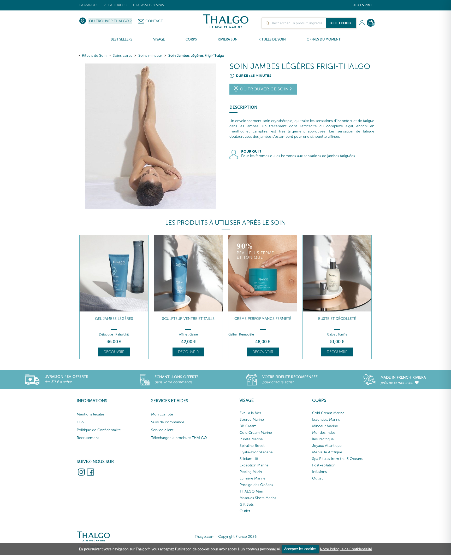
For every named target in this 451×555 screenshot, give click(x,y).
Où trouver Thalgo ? (110, 21)
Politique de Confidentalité (99, 430)
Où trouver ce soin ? (266, 88)
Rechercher (341, 23)
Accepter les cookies (300, 549)
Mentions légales (90, 414)
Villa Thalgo (115, 5)
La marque (88, 5)
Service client (162, 430)
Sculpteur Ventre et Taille (188, 318)
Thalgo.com (205, 536)
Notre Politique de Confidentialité (346, 549)
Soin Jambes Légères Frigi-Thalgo (196, 55)
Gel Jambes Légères (114, 318)
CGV (81, 422)
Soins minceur (150, 55)
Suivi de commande (167, 422)
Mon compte (162, 414)
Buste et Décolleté (337, 318)
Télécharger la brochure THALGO (179, 438)
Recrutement (88, 438)
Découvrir (114, 352)
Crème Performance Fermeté (262, 318)
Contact (154, 21)
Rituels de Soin (94, 55)
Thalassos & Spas (148, 5)
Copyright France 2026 (237, 536)
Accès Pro (362, 5)
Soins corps (122, 55)
